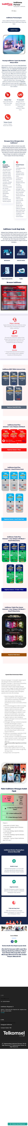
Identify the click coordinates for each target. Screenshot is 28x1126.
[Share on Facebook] (12, 941)
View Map (3, 1012)
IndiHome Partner (18, 3)
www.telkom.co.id (5, 998)
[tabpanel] (14, 832)
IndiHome (21, 85)
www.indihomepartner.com (8, 1022)
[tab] (8, 798)
